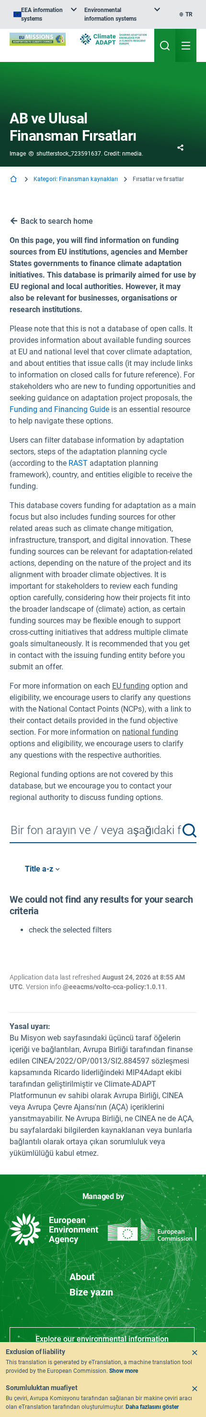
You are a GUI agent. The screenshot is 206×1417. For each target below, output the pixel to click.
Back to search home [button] (57, 221)
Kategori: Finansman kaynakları (76, 179)
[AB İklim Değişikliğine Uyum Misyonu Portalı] (38, 39)
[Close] (194, 1352)
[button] (189, 830)
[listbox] (45, 14)
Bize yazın (91, 1292)
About (82, 1277)
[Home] (14, 180)
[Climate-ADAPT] (113, 39)
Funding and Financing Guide (59, 409)
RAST (78, 463)
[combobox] (103, 831)
